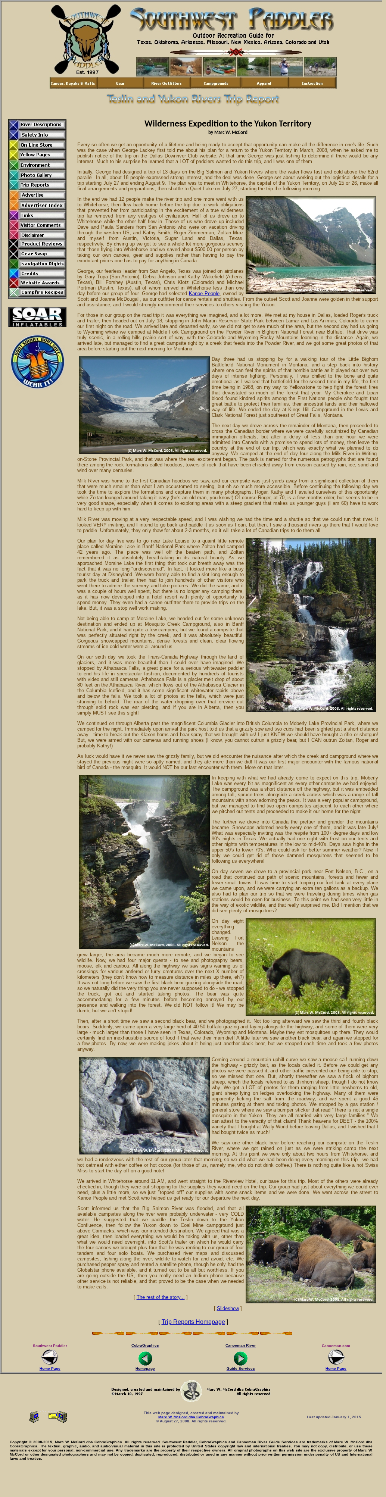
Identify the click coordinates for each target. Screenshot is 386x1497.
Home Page (50, 1368)
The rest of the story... (161, 1297)
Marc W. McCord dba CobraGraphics (191, 1417)
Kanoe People (204, 293)
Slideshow (228, 1308)
